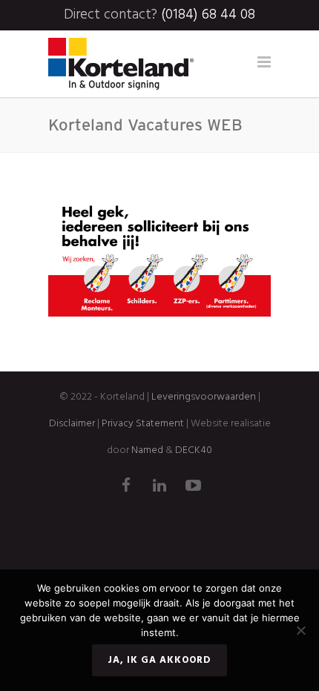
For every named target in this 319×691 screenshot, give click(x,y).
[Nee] (300, 630)
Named (147, 450)
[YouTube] (193, 487)
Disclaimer (72, 423)
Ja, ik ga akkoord (159, 660)
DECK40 (193, 450)
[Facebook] (126, 487)
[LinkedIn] (159, 487)
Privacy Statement (143, 423)
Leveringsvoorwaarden (203, 397)
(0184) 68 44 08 (208, 15)
